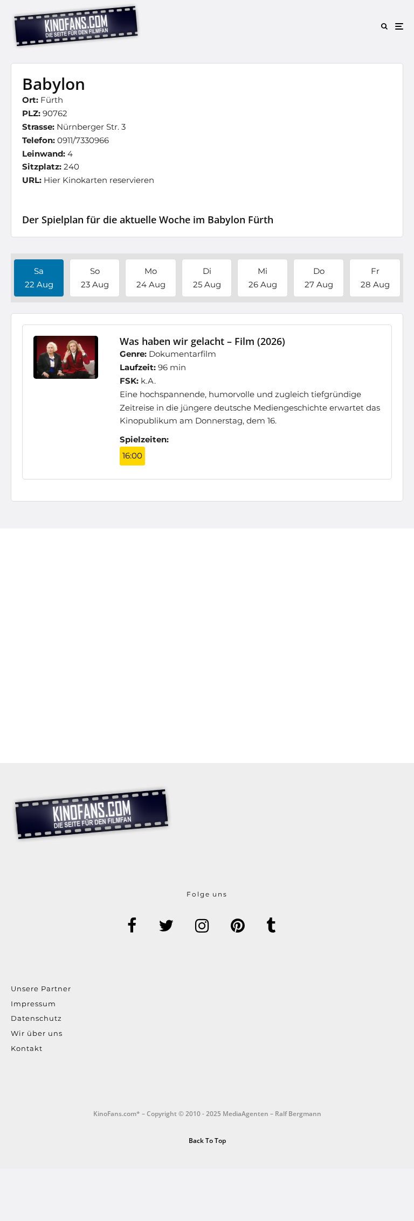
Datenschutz (36, 1018)
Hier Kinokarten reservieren (99, 180)
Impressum (33, 1003)
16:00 (132, 455)
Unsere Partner (41, 988)
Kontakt (27, 1048)
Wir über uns (37, 1033)
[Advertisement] (207, 645)
